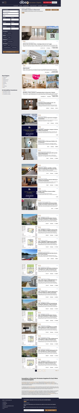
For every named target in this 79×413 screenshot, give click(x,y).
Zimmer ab (4, 26)
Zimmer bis (13, 26)
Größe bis (12, 22)
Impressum (5, 403)
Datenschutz (5, 407)
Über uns (4, 402)
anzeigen (10, 51)
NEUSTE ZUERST (55, 9)
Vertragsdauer (5, 31)
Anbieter (4, 35)
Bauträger (45, 5)
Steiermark (5, 83)
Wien (4, 87)
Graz (49, 383)
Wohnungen (16, 5)
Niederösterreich (5, 79)
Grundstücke (31, 382)
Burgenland (5, 77)
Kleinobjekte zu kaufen (6, 91)
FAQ (3, 408)
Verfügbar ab (5, 39)
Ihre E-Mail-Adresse (26, 408)
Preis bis (12, 17)
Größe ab (4, 22)
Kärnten (4, 78)
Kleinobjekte (40, 5)
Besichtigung (5, 43)
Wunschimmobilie (51, 393)
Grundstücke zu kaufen (6, 94)
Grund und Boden (33, 5)
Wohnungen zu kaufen (6, 92)
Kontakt (4, 404)
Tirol (4, 84)
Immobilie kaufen (32, 386)
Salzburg (4, 82)
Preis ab (4, 17)
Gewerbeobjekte (26, 5)
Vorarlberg (5, 86)
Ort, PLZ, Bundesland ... (6, 9)
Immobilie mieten (32, 390)
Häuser (20, 5)
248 (44, 370)
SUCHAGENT (48, 9)
